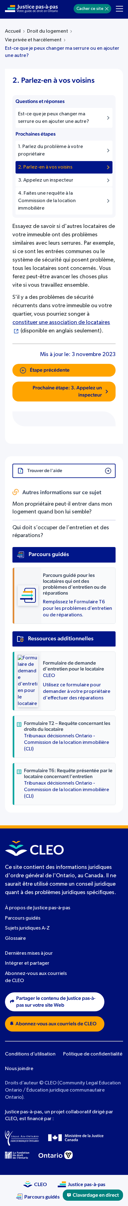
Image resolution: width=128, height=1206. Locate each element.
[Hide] (106, 8)
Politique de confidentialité (92, 1054)
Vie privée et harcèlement (33, 40)
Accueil (13, 31)
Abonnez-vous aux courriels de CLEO (56, 1023)
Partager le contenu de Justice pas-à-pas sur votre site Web (55, 1002)
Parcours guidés (22, 918)
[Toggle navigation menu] (119, 8)
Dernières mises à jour (29, 953)
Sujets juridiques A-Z (27, 928)
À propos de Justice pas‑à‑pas (37, 908)
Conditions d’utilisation (30, 1054)
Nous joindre (19, 1068)
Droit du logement (47, 31)
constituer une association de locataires (61, 322)
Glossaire (15, 938)
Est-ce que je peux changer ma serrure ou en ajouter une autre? (62, 52)
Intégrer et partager (27, 963)
